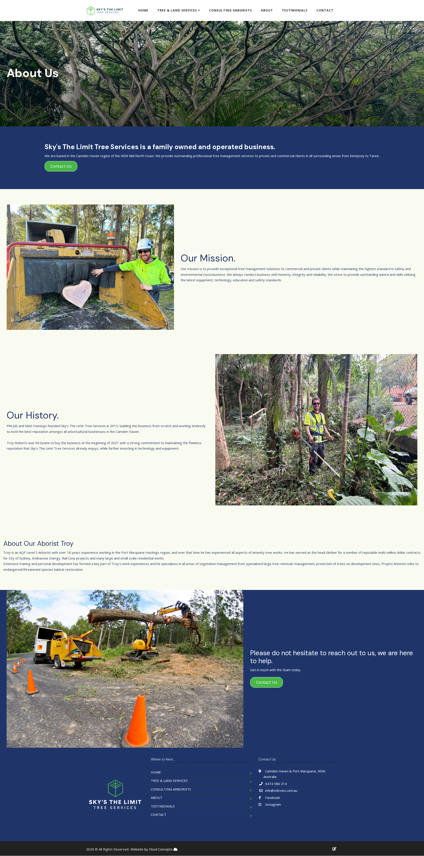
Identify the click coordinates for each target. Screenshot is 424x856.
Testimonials (295, 10)
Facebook (272, 797)
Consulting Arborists (230, 10)
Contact (324, 10)
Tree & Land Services (177, 10)
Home (143, 10)
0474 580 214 (276, 783)
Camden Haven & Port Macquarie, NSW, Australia (294, 774)
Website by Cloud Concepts (152, 849)
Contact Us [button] (61, 166)
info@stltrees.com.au (281, 790)
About (267, 10)
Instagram (272, 804)
